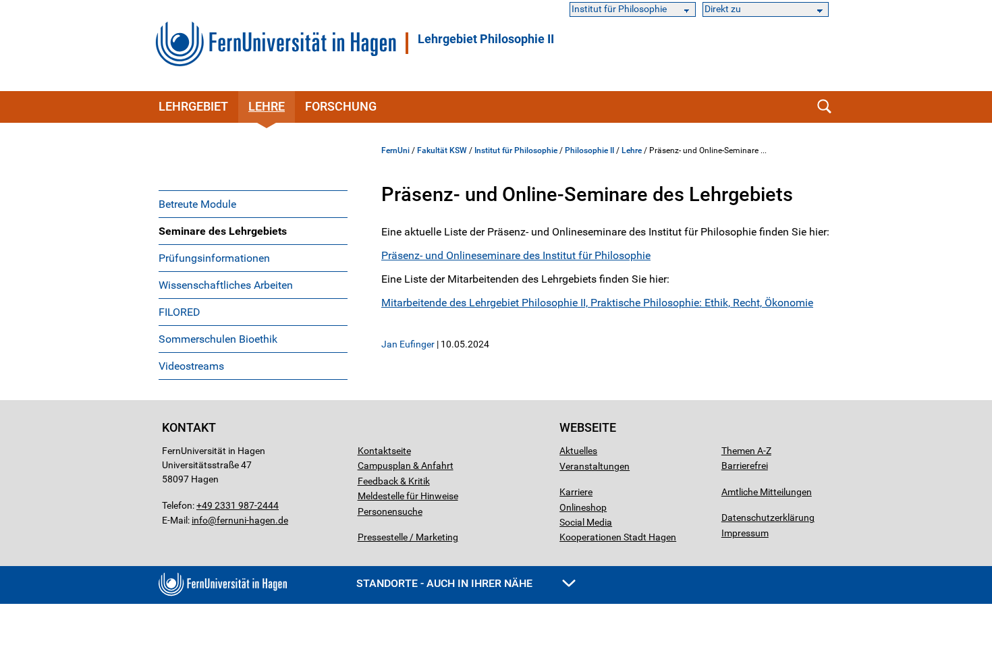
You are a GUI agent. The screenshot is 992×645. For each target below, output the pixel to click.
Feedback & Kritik (394, 481)
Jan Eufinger (408, 344)
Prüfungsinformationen (214, 258)
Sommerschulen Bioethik (218, 339)
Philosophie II (589, 150)
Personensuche (390, 511)
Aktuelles (578, 450)
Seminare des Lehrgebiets (223, 231)
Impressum (745, 533)
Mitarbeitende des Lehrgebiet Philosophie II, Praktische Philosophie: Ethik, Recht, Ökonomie (597, 302)
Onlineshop (583, 507)
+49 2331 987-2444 (237, 505)
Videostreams (191, 366)
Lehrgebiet (193, 106)
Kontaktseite (384, 450)
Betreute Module (197, 204)
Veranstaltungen (594, 466)
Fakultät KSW (442, 150)
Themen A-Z (746, 450)
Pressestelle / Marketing (408, 537)
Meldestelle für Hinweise (408, 495)
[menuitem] (253, 203)
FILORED (179, 312)
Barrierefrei (744, 465)
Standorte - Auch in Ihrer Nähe (445, 583)
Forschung (341, 106)
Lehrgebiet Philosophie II (486, 39)
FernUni (395, 150)
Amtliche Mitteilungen (766, 491)
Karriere (576, 491)
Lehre (266, 106)
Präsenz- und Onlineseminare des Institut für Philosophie (516, 255)
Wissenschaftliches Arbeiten (226, 285)
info (200, 520)
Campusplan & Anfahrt (405, 465)
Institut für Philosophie (515, 150)
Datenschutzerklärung (768, 517)
